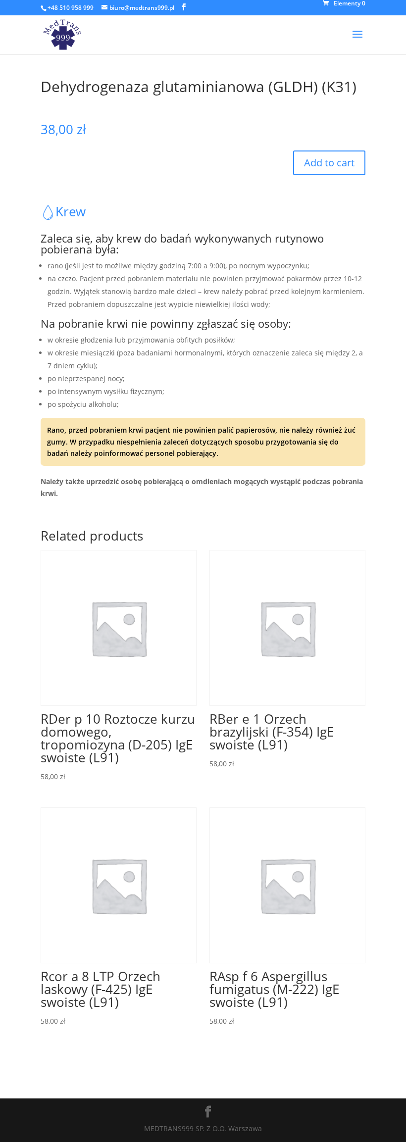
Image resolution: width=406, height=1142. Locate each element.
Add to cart (329, 162)
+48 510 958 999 (71, 7)
